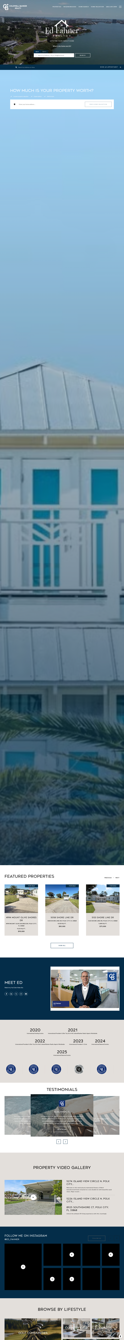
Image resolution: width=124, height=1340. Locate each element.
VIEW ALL (62, 945)
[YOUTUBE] (26, 994)
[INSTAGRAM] (21, 994)
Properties (57, 6)
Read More (62, 1129)
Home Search (84, 6)
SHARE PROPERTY (21, 913)
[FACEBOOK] (6, 994)
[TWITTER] (16, 994)
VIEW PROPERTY (21, 907)
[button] (110, 67)
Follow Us (96, 1238)
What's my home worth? (62, 46)
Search (83, 55)
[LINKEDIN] (11, 994)
